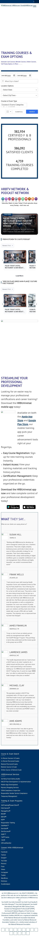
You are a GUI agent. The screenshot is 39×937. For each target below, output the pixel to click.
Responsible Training (8, 823)
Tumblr (3, 875)
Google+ (4, 858)
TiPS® (3, 840)
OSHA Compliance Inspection (10, 790)
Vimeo (3, 869)
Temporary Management (9, 796)
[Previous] (2, 260)
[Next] (36, 260)
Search (32, 112)
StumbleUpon (5, 884)
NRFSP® (3, 817)
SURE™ (3, 834)
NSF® (3, 820)
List (8, 112)
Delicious (4, 881)
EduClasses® (5, 808)
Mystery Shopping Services (10, 787)
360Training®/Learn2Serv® (10, 805)
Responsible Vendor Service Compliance (14, 793)
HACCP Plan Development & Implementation (16, 782)
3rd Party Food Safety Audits (10, 779)
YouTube (4, 861)
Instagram (4, 872)
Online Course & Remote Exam (11, 770)
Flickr (3, 866)
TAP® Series (5, 837)
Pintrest (3, 864)
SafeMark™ (5, 825)
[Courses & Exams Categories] (14, 104)
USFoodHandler (6, 843)
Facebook (4, 852)
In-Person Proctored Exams (10, 761)
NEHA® (3, 814)
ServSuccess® (5, 831)
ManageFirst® (5, 811)
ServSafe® (4, 828)
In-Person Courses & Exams (10, 758)
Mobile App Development (9, 785)
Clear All (19, 112)
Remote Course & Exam (9, 767)
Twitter (3, 855)
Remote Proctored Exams (9, 764)
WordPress (4, 878)
